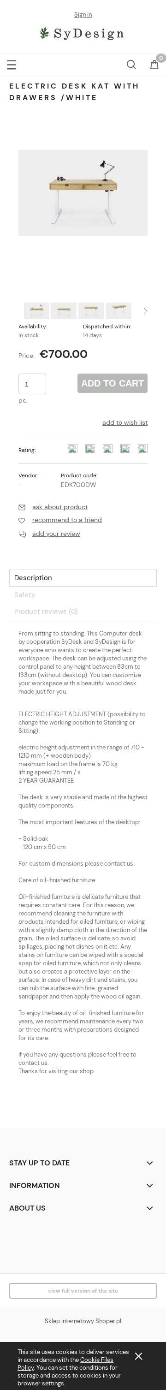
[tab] (83, 578)
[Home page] (83, 32)
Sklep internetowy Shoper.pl (83, 1321)
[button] (11, 62)
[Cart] (154, 65)
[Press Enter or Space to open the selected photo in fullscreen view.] (83, 193)
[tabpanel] (83, 871)
